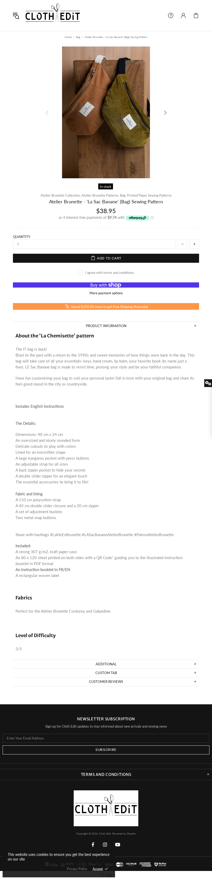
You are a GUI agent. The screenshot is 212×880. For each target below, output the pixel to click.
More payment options (106, 293)
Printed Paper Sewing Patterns (149, 195)
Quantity (21, 237)
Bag (78, 36)
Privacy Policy (77, 869)
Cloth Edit (52, 15)
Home (68, 36)
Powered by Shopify (124, 833)
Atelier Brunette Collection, (61, 195)
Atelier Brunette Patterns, (100, 195)
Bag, (123, 195)
